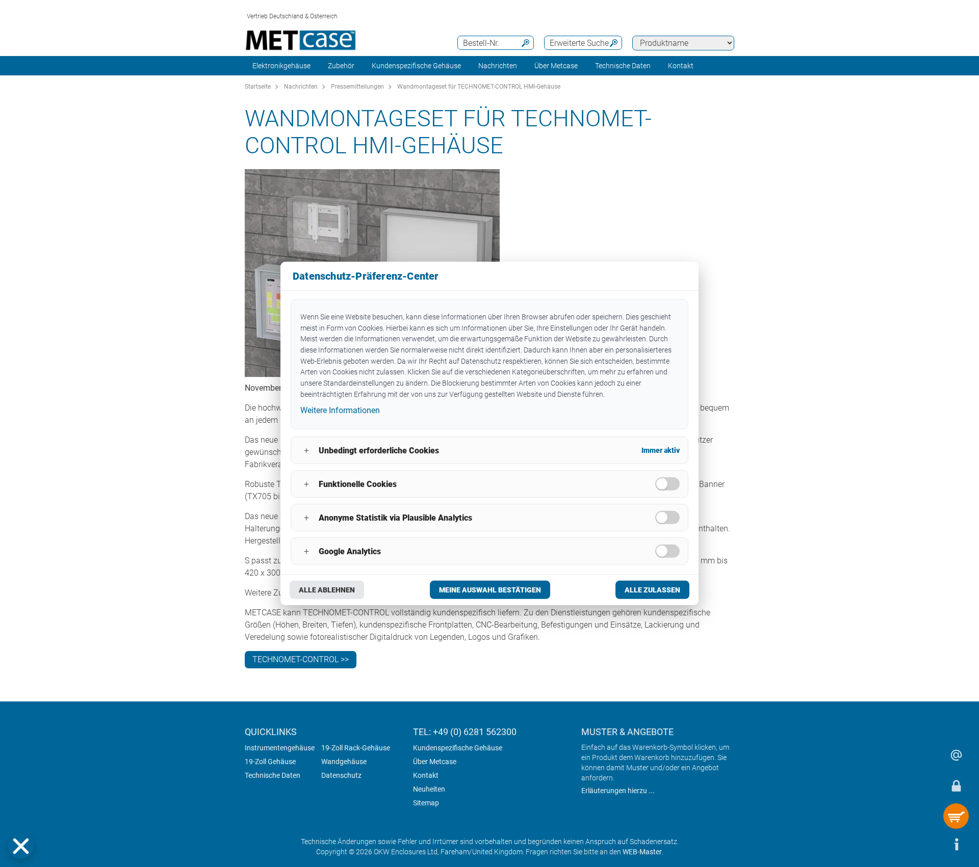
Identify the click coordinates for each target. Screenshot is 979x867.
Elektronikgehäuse (281, 66)
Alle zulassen (652, 590)
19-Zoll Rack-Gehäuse (355, 748)
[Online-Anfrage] (956, 755)
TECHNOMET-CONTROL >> (300, 659)
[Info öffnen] (956, 844)
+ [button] (306, 450)
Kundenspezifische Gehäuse (416, 66)
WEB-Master (642, 852)
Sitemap (426, 803)
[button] (21, 846)
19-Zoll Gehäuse (270, 761)
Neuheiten (429, 789)
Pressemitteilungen (357, 86)
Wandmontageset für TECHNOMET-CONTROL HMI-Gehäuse (478, 86)
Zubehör (341, 66)
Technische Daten (272, 775)
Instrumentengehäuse (280, 748)
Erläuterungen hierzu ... (618, 791)
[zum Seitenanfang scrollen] (925, 844)
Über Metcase (434, 761)
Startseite (258, 86)
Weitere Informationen (340, 410)
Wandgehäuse (344, 761)
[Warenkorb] (956, 816)
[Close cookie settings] (21, 846)
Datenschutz (341, 775)
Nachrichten (497, 66)
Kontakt (426, 775)
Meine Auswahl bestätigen (490, 590)
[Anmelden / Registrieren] (956, 785)
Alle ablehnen (327, 590)
